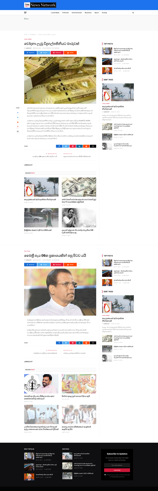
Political (65, 12)
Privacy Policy (114, 476)
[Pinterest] (18, 127)
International (77, 12)
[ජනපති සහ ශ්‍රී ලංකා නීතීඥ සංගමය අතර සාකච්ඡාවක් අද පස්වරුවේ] (41, 383)
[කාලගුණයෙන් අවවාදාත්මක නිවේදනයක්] (41, 187)
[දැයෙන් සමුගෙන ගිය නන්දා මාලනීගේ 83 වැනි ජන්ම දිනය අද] (79, 217)
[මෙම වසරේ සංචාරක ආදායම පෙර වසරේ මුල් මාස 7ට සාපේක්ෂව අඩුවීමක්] (79, 187)
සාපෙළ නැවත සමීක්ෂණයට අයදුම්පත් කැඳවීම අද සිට (76, 428)
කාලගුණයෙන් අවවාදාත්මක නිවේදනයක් (40, 199)
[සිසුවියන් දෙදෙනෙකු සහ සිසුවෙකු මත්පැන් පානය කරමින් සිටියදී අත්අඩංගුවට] (107, 50)
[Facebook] (18, 113)
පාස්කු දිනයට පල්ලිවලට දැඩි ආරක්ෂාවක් (45, 353)
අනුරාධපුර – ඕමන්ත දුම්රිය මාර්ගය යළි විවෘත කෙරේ (123, 60)
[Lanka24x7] (40, 5)
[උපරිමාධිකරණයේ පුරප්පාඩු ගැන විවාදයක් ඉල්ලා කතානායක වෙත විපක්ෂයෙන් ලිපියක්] (41, 414)
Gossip (104, 12)
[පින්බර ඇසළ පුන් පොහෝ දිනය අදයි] (79, 383)
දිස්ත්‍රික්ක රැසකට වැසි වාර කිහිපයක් (37, 230)
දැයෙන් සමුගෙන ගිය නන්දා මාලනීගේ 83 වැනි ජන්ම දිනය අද (77, 231)
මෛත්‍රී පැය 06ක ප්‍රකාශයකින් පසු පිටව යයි (44, 156)
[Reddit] (18, 122)
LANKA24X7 (28, 48)
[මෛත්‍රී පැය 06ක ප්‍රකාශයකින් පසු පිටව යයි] (60, 292)
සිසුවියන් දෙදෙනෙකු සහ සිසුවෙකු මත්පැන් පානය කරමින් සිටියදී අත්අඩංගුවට (123, 50)
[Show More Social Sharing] (79, 52)
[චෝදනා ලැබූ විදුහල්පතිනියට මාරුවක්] (60, 80)
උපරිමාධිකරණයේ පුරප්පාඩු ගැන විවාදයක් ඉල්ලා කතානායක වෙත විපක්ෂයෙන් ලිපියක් (41, 428)
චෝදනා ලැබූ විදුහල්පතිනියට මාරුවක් (74, 353)
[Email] (18, 131)
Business (88, 12)
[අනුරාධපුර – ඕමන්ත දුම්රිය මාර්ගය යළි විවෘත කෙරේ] (107, 61)
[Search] (133, 13)
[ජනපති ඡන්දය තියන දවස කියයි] (107, 70)
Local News (55, 12)
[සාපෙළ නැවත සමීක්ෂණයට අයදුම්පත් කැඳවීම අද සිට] (79, 414)
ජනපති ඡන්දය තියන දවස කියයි (122, 68)
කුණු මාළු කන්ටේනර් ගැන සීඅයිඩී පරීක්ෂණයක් (77, 156)
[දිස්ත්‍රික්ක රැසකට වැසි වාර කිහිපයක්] (41, 217)
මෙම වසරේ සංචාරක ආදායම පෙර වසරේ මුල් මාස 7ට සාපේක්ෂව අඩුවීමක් (79, 200)
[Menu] (25, 13)
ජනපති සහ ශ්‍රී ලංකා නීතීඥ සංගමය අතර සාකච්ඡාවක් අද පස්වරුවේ (39, 397)
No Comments (47, 48)
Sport (97, 12)
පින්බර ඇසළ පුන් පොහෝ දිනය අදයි (76, 396)
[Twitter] (18, 117)
